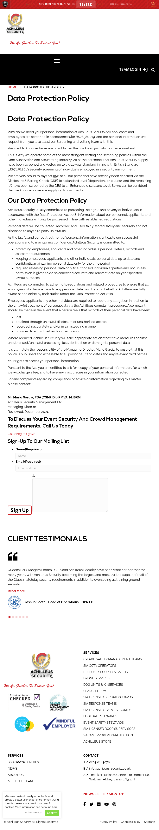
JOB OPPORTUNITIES (23, 762)
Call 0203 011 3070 (21, 434)
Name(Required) (28, 449)
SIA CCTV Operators (99, 665)
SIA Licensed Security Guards (108, 697)
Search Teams (95, 691)
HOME (12, 87)
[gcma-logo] (59, 702)
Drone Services (96, 678)
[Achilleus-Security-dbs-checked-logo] (24, 702)
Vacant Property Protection (108, 735)
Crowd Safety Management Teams (112, 659)
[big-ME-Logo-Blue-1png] (59, 724)
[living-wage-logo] (24, 724)
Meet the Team (20, 781)
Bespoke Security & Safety (105, 672)
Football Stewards (100, 716)
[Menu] (56, 61)
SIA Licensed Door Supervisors (109, 729)
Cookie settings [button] (33, 812)
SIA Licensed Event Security (107, 710)
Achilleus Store (97, 741)
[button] (153, 70)
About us (16, 775)
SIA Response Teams (100, 703)
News (12, 769)
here (55, 807)
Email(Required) (28, 462)
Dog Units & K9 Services (103, 684)
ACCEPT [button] (52, 813)
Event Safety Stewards (103, 722)
